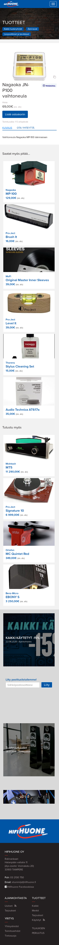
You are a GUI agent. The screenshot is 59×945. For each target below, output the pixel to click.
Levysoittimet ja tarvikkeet (16, 34)
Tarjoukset (10, 910)
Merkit (35, 910)
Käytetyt (36, 920)
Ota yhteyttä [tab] (25, 127)
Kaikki (35, 905)
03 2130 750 (17, 877)
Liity (47, 685)
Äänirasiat (32, 29)
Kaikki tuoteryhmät (13, 29)
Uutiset (9, 905)
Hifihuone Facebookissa (20, 886)
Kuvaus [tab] (7, 127)
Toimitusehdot (12, 931)
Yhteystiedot (12, 926)
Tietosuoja (10, 935)
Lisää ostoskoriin (15, 114)
